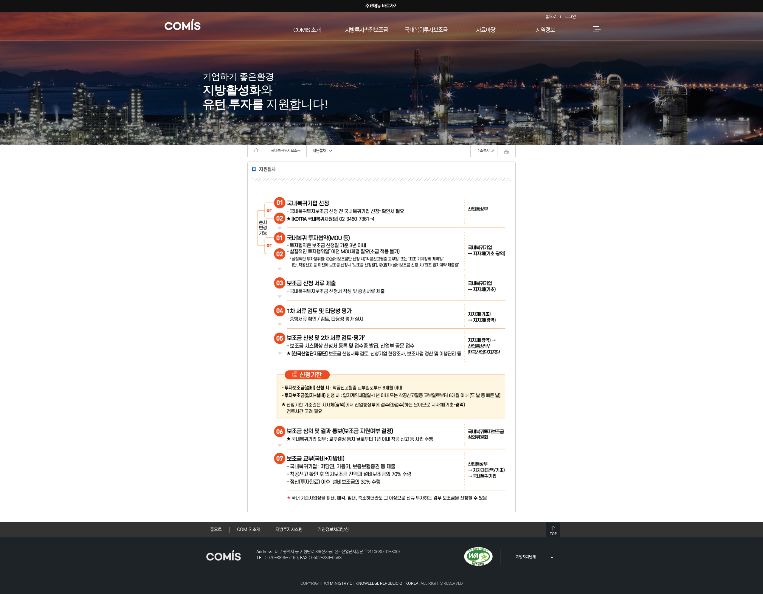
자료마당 (485, 30)
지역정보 (545, 30)
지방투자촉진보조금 (366, 30)
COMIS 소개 (307, 30)
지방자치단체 (518, 560)
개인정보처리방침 (333, 529)
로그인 (570, 16)
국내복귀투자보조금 (426, 30)
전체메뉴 (597, 29)
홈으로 (550, 16)
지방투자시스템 (289, 529)
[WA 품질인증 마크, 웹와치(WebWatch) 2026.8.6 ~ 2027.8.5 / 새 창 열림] (478, 549)
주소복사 (483, 150)
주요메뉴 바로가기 (381, 5)
